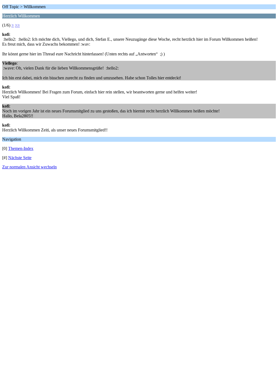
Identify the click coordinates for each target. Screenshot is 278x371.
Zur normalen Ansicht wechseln (29, 167)
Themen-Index (20, 148)
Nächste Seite (19, 157)
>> (17, 25)
